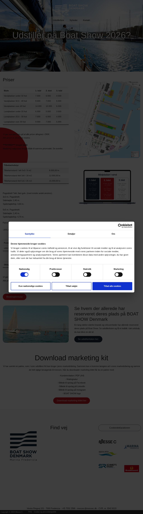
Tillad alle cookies (112, 286)
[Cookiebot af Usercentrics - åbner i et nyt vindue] (120, 226)
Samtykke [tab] (29, 234)
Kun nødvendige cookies (31, 286)
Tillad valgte (71, 286)
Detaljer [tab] (71, 234)
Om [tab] (113, 234)
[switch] (56, 274)
